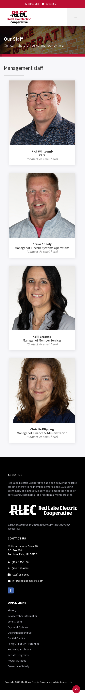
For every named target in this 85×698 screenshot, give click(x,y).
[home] (20, 17)
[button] (76, 17)
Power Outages (17, 660)
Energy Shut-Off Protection (24, 644)
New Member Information (23, 616)
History (12, 610)
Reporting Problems (20, 649)
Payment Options (18, 627)
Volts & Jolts (15, 621)
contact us (17, 538)
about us (15, 475)
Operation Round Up (20, 632)
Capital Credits (16, 638)
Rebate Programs (18, 655)
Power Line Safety (18, 666)
